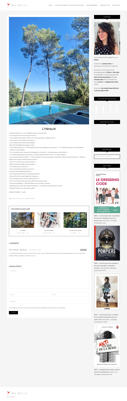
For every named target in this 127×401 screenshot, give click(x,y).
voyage (33, 198)
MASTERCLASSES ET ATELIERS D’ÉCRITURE (69, 5)
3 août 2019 (73, 233)
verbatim (27, 198)
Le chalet (22, 230)
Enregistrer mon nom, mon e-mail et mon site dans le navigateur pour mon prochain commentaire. (38, 308)
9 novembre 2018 (47, 233)
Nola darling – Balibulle (18, 250)
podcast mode (106, 63)
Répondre (83, 249)
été (13, 198)
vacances (22, 198)
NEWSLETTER (105, 5)
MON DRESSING (92, 5)
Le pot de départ (49, 230)
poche (100, 82)
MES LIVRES (116, 5)
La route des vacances (75, 230)
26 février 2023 (21, 233)
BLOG (50, 5)
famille (17, 198)
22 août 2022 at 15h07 (35, 250)
